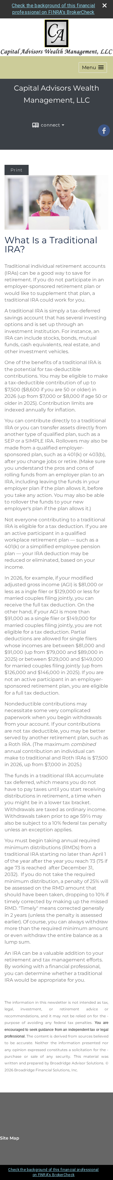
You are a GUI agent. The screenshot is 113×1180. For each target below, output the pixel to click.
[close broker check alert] (104, 5)
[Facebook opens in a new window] (104, 134)
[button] (93, 67)
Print (17, 170)
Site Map (9, 1138)
